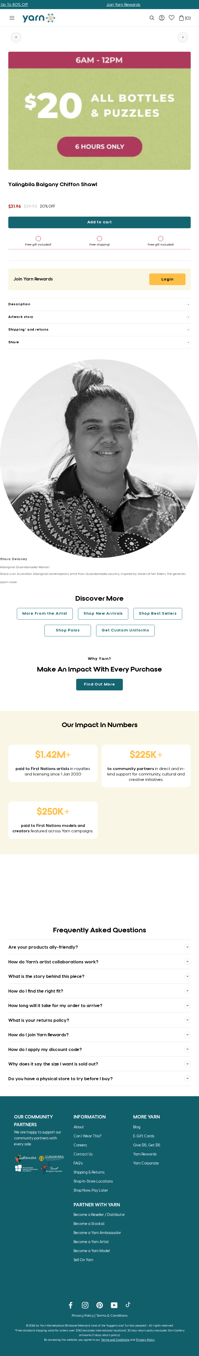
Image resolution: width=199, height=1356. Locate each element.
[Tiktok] (128, 1304)
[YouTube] (114, 1304)
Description (19, 304)
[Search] (151, 17)
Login (167, 279)
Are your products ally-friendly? (43, 946)
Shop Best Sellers (158, 613)
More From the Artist (44, 613)
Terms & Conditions (111, 1315)
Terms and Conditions (115, 1339)
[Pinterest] (99, 1304)
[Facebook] (70, 1304)
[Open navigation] (12, 17)
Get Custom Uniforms (125, 630)
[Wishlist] (171, 17)
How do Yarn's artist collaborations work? (53, 961)
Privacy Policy (83, 1315)
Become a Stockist (89, 1223)
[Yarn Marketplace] (39, 18)
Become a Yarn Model (92, 1250)
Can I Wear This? (88, 1136)
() (188, 18)
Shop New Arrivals (103, 613)
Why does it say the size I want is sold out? (53, 1063)
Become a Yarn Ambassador (97, 1232)
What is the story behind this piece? (46, 976)
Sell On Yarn (83, 1260)
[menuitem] (151, 17)
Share (13, 342)
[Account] (161, 17)
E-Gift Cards (143, 1136)
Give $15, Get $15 (146, 1145)
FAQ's (78, 1163)
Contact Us (83, 1154)
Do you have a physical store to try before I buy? (60, 1078)
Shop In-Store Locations (93, 1181)
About (79, 1127)
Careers (80, 1145)
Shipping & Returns (89, 1172)
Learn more (8, 582)
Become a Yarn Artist (91, 1241)
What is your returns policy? (38, 1020)
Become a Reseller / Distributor (99, 1214)
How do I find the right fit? (35, 990)
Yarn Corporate (146, 1163)
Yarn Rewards (145, 1154)
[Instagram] (85, 1304)
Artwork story (20, 317)
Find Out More (99, 684)
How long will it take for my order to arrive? (55, 1005)
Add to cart (99, 222)
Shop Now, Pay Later (91, 1190)
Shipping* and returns (28, 329)
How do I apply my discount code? (45, 1049)
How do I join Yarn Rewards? (38, 1034)
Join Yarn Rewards (105, 4)
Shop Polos (68, 630)
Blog (136, 1127)
